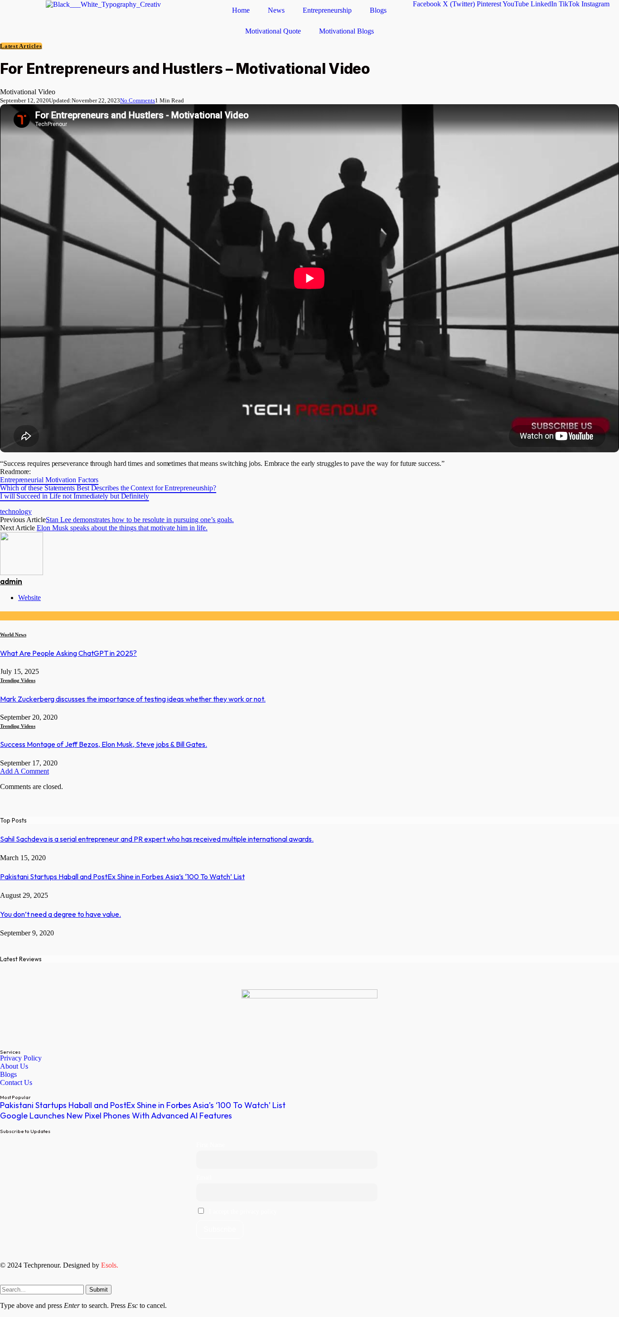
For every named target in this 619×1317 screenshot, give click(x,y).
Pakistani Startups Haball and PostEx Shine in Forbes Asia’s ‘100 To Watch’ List (122, 876)
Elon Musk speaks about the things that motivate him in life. (122, 528)
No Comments (137, 100)
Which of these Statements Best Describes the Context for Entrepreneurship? (108, 488)
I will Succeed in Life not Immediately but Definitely (74, 496)
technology (16, 511)
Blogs (378, 10)
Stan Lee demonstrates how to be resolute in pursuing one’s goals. (140, 519)
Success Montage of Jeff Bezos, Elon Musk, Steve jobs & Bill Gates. (103, 744)
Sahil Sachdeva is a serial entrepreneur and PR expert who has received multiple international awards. (157, 838)
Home (241, 10)
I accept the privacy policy (242, 1211)
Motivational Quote (273, 31)
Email (204, 1177)
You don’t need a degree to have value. (60, 914)
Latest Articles (21, 46)
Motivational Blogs (346, 31)
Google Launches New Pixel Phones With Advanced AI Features (116, 1115)
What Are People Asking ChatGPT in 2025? (68, 653)
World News (13, 634)
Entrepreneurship (327, 10)
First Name (210, 1144)
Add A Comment (24, 771)
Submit (98, 1289)
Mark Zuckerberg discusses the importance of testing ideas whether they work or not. (133, 698)
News (276, 10)
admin (11, 581)
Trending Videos (17, 680)
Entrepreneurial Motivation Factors (49, 480)
